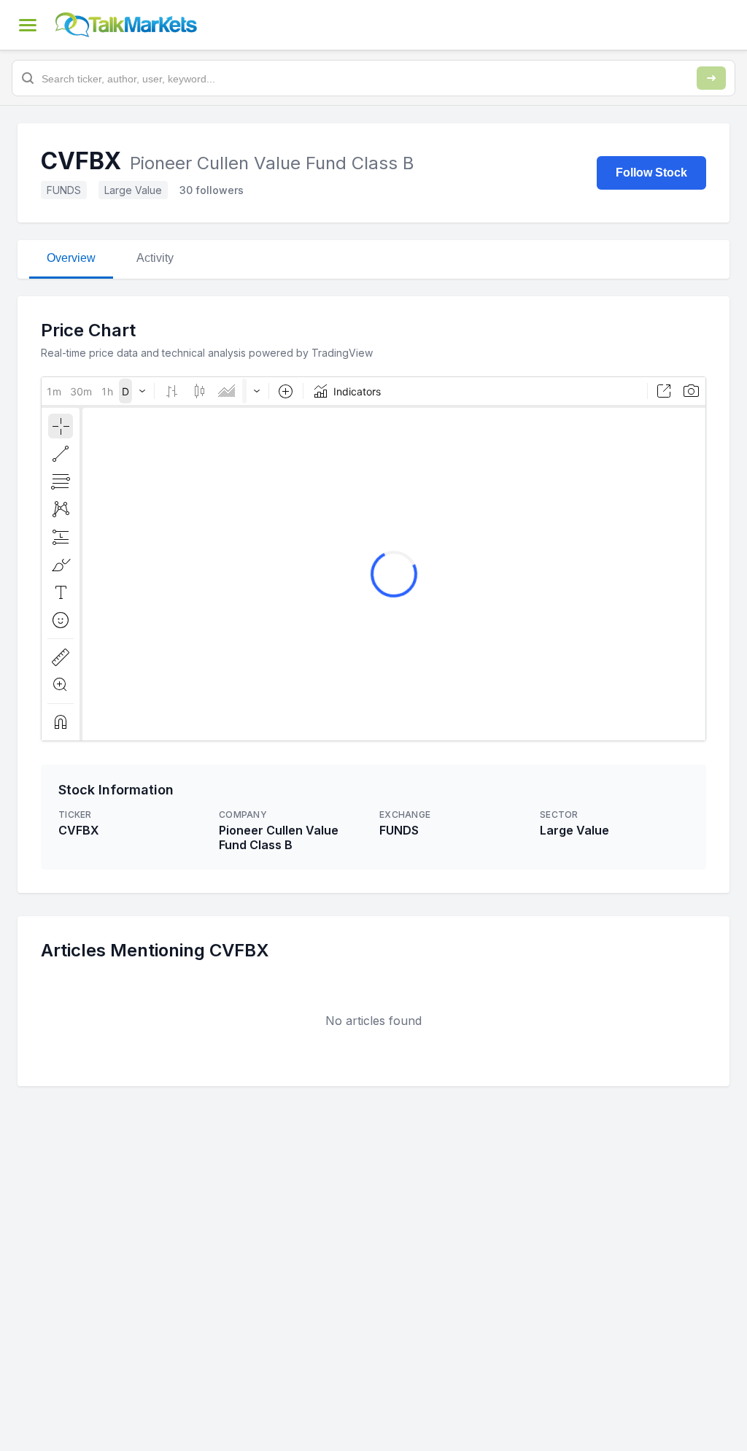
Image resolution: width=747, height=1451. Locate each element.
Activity (155, 258)
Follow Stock (651, 172)
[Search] (711, 78)
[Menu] (28, 25)
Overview (71, 258)
